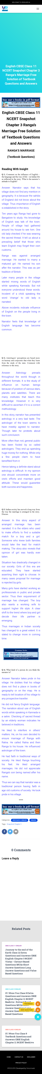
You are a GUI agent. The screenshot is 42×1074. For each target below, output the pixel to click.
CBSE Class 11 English (20, 820)
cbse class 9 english (13, 989)
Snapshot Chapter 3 (14, 824)
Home (9, 1057)
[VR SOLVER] (6, 9)
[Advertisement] (21, 41)
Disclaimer (31, 1057)
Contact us (19, 1057)
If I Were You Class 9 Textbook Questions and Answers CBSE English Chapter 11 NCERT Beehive (19, 1038)
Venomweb (30, 1068)
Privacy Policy (21, 1063)
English (33, 820)
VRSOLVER (11, 1068)
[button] (38, 1017)
